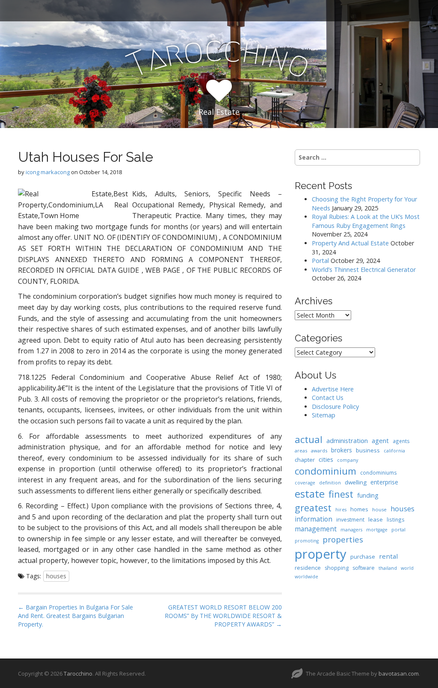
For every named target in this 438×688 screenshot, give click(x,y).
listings (396, 519)
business (368, 450)
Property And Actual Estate (350, 243)
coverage (305, 483)
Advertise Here (333, 389)
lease (375, 519)
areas (301, 450)
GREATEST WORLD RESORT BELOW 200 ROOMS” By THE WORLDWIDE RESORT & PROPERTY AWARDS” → (223, 615)
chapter (305, 460)
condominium (325, 471)
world (407, 568)
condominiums (378, 472)
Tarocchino (78, 673)
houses (56, 576)
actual (309, 439)
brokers (341, 450)
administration (347, 440)
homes (359, 509)
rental (388, 556)
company (347, 460)
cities (326, 459)
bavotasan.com (399, 673)
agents (401, 440)
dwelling (356, 482)
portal (398, 529)
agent (380, 440)
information (313, 519)
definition (330, 483)
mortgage (377, 530)
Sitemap (323, 415)
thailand (388, 568)
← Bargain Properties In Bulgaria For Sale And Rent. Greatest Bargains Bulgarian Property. (75, 615)
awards (319, 450)
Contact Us (327, 398)
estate (310, 494)
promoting (307, 541)
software (363, 567)
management (316, 528)
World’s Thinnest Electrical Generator (364, 269)
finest (340, 494)
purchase (362, 556)
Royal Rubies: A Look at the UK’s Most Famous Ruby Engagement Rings (366, 221)
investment (350, 519)
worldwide (306, 577)
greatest (313, 507)
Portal (320, 261)
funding (368, 495)
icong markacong (48, 172)
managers (351, 530)
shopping (337, 567)
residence (308, 567)
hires (340, 510)
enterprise (384, 482)
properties (343, 539)
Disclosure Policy (335, 406)
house (379, 509)
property (320, 554)
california (394, 451)
